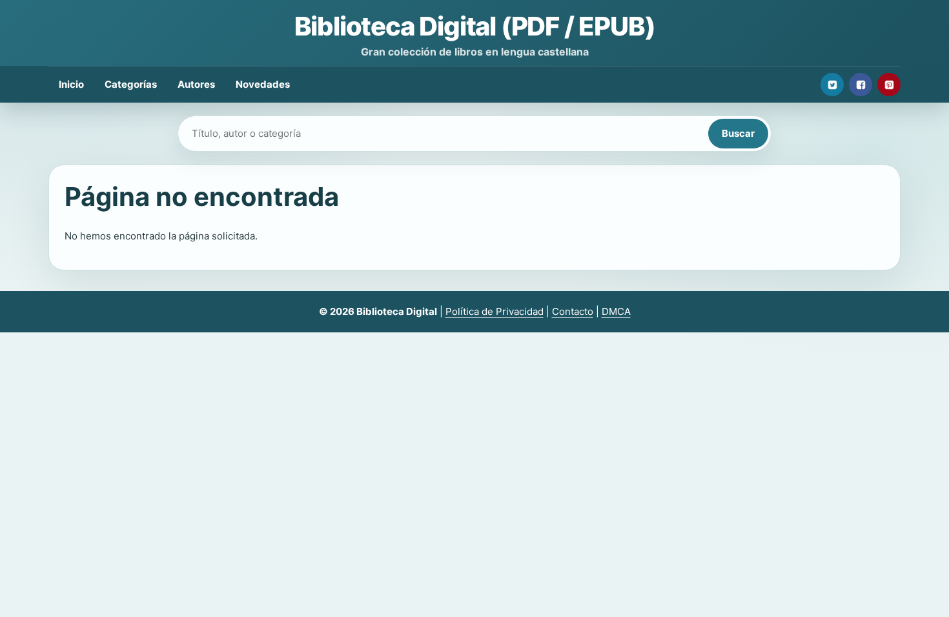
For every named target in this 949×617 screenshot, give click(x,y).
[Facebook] (860, 84)
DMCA (616, 311)
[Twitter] (832, 84)
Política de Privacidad (494, 311)
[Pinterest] (889, 84)
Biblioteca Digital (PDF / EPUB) (474, 26)
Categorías (131, 84)
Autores (196, 84)
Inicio (71, 84)
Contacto (572, 311)
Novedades (263, 84)
